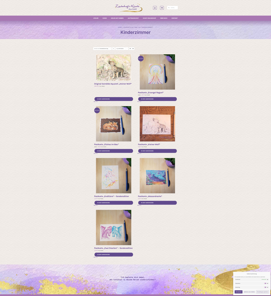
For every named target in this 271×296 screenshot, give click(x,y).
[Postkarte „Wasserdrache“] (157, 175)
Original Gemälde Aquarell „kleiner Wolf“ (113, 84)
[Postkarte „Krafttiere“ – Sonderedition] (113, 175)
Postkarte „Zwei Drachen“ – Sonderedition (113, 248)
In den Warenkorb (103, 99)
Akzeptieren (238, 291)
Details (96, 101)
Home (120, 27)
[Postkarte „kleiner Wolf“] (157, 123)
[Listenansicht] (133, 48)
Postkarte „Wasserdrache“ (150, 196)
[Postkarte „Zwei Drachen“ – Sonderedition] (113, 227)
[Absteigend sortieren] (113, 48)
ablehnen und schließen (249, 291)
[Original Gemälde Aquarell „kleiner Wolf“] (113, 67)
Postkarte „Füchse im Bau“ (106, 144)
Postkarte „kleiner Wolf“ (149, 144)
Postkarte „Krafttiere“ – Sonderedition (111, 196)
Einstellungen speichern (262, 291)
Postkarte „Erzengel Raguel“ (151, 92)
